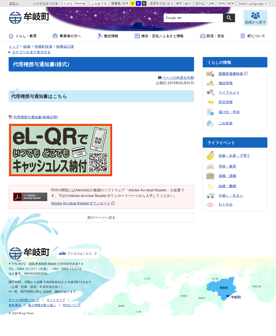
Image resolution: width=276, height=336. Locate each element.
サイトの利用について (24, 300)
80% (231, 3)
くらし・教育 (26, 35)
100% (221, 3)
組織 (26, 46)
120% (210, 3)
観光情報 (111, 35)
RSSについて (72, 305)
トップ (14, 46)
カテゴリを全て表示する (31, 52)
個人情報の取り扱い (42, 305)
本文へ (14, 3)
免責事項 (15, 305)
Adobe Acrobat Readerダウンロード (80, 203)
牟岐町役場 (43, 46)
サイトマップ (56, 300)
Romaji (81, 3)
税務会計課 (65, 46)
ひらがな (67, 3)
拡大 (170, 3)
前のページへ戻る (101, 217)
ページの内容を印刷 (178, 77)
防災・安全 (215, 35)
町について (256, 35)
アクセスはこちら (79, 253)
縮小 (188, 3)
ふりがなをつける (45, 3)
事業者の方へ (70, 35)
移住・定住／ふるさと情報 (162, 35)
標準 (125, 3)
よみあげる (99, 3)
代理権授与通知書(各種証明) (35, 117)
